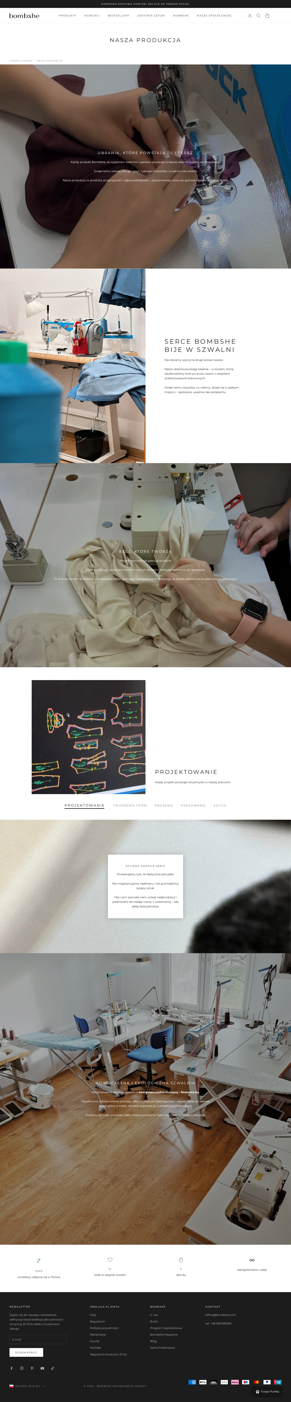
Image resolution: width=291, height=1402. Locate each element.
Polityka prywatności (104, 1328)
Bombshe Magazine (164, 1334)
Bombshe (181, 15)
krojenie (164, 805)
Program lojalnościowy (166, 1328)
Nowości (92, 15)
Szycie (220, 805)
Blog (153, 1341)
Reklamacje (98, 1334)
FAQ (93, 1315)
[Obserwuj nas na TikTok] (53, 1368)
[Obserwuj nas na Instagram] (22, 1368)
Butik (154, 1321)
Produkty (68, 15)
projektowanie (85, 805)
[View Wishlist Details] (277, 16)
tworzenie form (130, 805)
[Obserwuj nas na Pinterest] (32, 1368)
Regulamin (97, 1321)
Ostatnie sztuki (151, 15)
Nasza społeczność (214, 15)
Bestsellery (118, 15)
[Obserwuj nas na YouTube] (42, 1368)
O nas (154, 1315)
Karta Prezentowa (162, 1347)
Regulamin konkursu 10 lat (108, 1354)
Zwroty (95, 1341)
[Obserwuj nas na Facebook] (11, 1368)
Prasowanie (193, 805)
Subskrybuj (26, 1352)
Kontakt (95, 1347)
